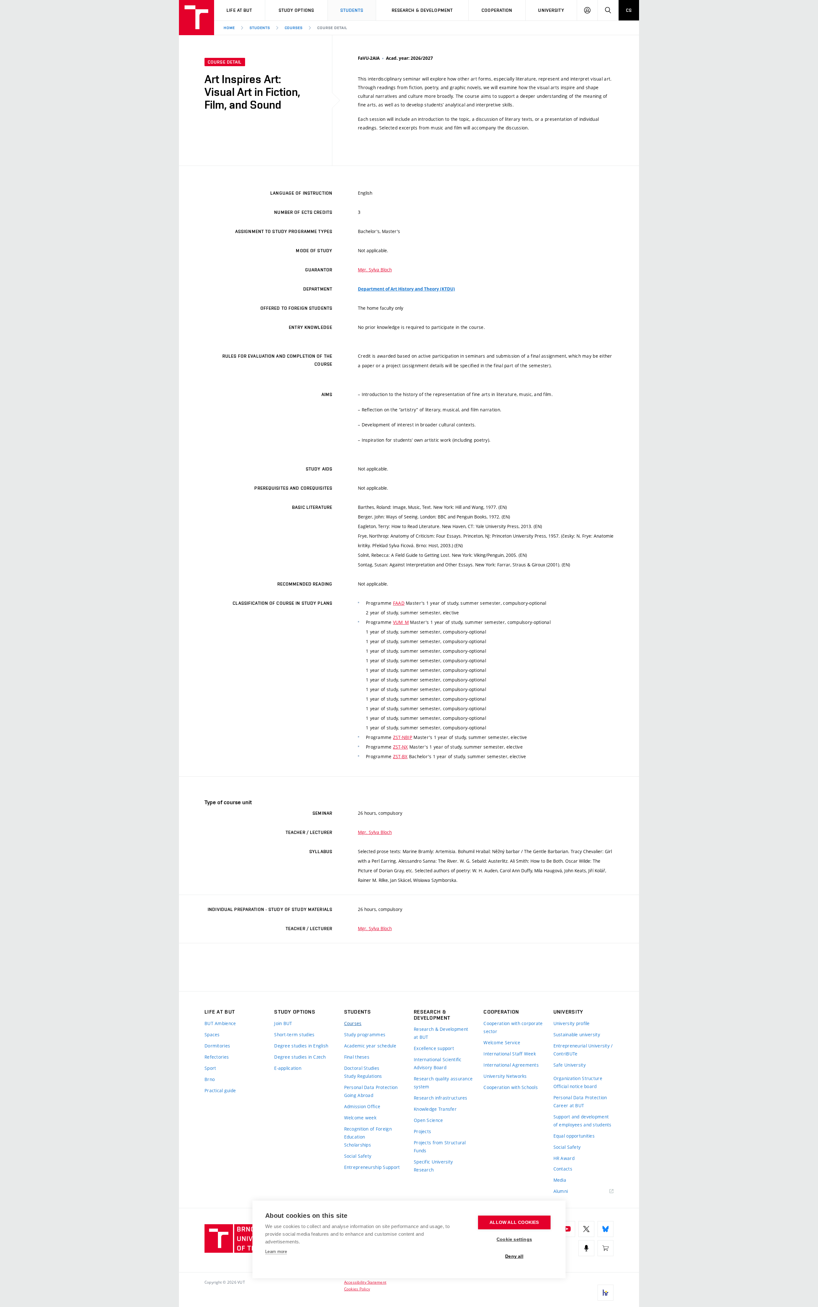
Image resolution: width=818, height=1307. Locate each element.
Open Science (428, 1120)
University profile (571, 1023)
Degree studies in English (301, 1046)
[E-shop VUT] (606, 1248)
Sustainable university (576, 1034)
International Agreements (511, 1065)
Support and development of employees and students (582, 1121)
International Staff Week (509, 1054)
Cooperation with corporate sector (513, 1027)
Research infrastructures (440, 1098)
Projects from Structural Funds (440, 1147)
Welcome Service (501, 1042)
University (551, 10)
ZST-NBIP (402, 737)
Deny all (514, 1256)
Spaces (212, 1034)
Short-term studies (294, 1034)
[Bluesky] (606, 1229)
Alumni (560, 1191)
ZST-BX (400, 756)
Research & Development (422, 10)
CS (629, 10)
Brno (209, 1079)
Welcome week (360, 1118)
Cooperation (497, 10)
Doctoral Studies (361, 1068)
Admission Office (362, 1106)
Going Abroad (358, 1095)
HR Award (564, 1158)
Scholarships (357, 1145)
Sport (210, 1068)
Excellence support (434, 1048)
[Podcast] (586, 1248)
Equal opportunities (574, 1136)
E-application (287, 1068)
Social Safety (358, 1156)
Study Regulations (363, 1076)
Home (229, 28)
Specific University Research (433, 1166)
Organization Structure (577, 1078)
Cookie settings (514, 1239)
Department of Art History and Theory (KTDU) (406, 289)
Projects (422, 1131)
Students (352, 10)
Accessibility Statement (365, 1282)
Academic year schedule (370, 1046)
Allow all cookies (514, 1222)
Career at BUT (568, 1105)
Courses (294, 28)
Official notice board (575, 1086)
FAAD (399, 603)
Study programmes (364, 1034)
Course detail (332, 28)
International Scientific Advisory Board (438, 1063)
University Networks (505, 1076)
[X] (586, 1229)
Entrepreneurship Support (372, 1167)
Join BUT (283, 1023)
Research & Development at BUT (441, 1033)
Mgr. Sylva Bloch (375, 270)
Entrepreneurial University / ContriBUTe (583, 1050)
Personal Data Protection (371, 1087)
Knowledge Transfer (435, 1109)
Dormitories (217, 1046)
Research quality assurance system (443, 1083)
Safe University (569, 1065)
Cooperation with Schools (510, 1087)
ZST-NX (400, 747)
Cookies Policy (357, 1288)
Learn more (276, 1251)
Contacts (562, 1169)
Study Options (296, 10)
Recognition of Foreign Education (368, 1133)
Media (559, 1180)
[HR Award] (606, 1293)
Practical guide (220, 1090)
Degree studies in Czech (300, 1057)
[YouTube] (567, 1229)
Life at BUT (239, 10)
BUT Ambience (220, 1023)
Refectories (216, 1057)
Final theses (356, 1057)
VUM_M (401, 622)
